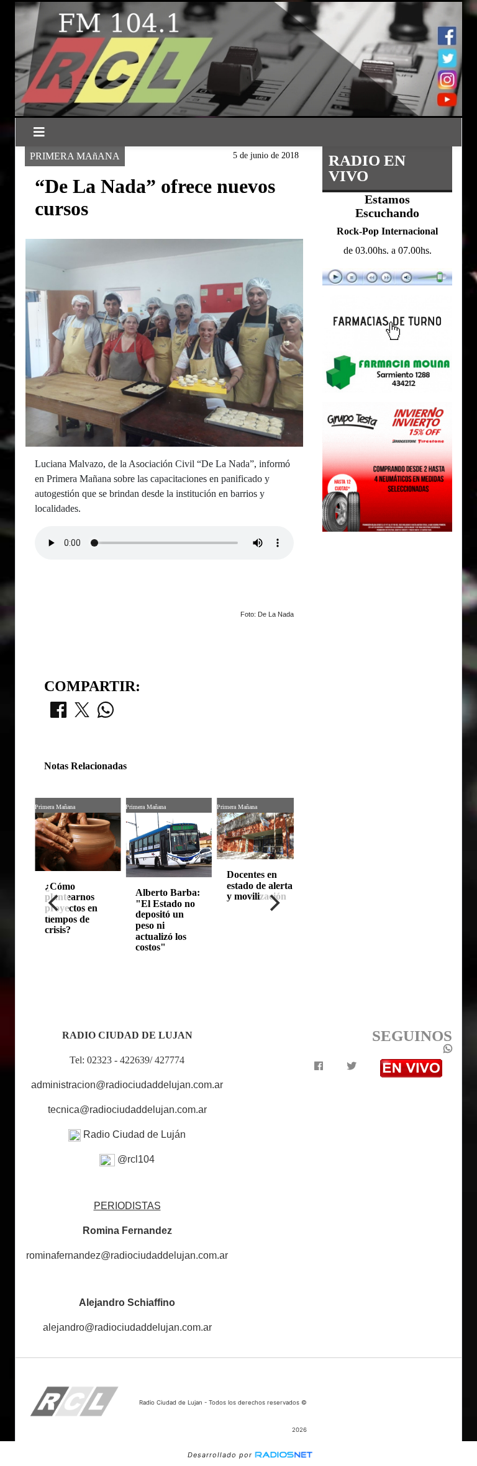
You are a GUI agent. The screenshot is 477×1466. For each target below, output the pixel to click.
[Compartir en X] (82, 713)
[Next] (274, 903)
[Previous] (54, 903)
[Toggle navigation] (39, 132)
